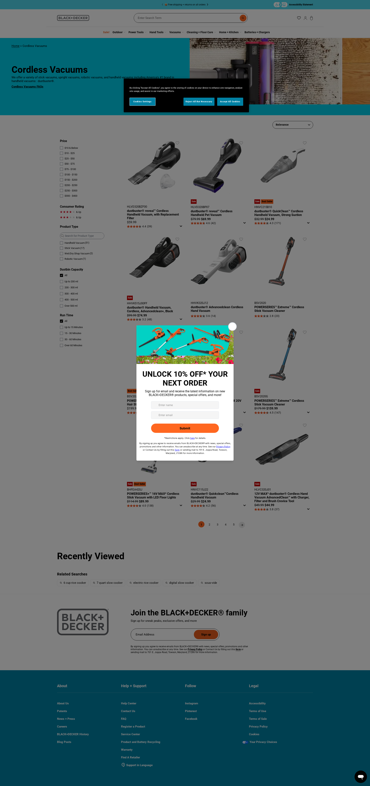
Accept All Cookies (230, 101)
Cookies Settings (142, 101)
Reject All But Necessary (199, 101)
